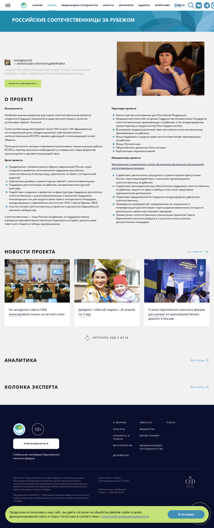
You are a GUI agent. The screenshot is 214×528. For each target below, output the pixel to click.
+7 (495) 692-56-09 (115, 492)
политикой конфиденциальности (125, 516)
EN (177, 5)
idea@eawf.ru (121, 489)
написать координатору (23, 83)
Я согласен (186, 514)
